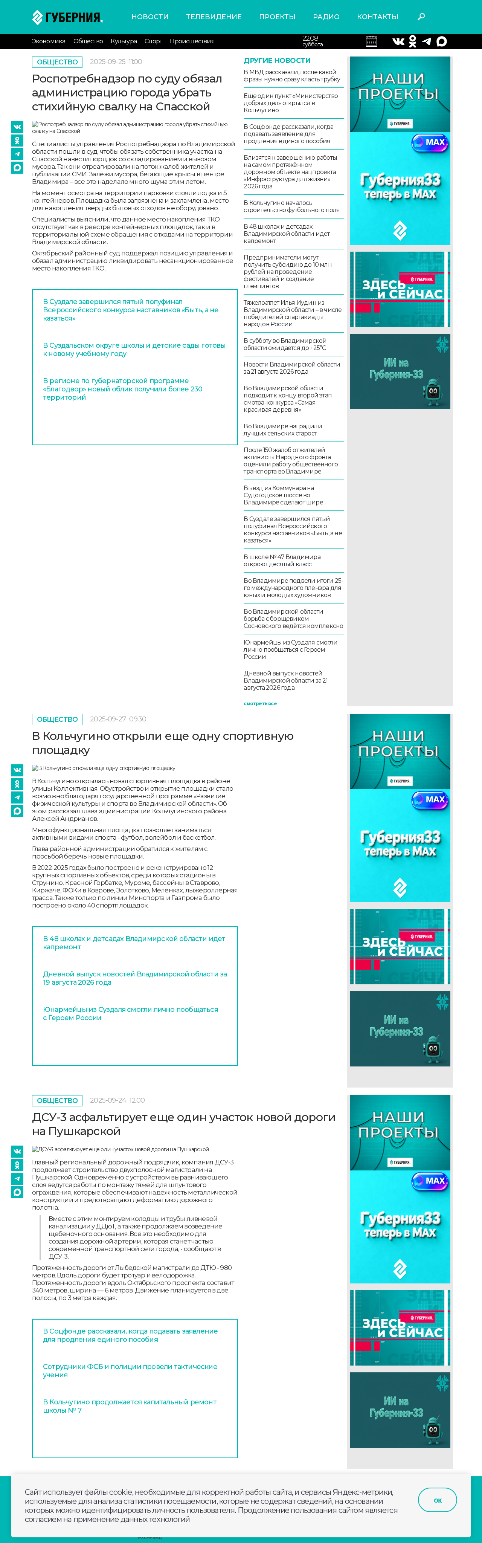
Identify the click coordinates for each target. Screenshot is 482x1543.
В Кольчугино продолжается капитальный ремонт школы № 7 (130, 1406)
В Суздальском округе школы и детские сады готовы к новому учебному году (134, 349)
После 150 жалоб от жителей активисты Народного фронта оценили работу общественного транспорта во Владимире (291, 460)
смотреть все (260, 703)
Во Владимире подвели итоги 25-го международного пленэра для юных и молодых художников (293, 588)
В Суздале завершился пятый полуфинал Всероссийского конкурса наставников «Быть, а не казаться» (130, 310)
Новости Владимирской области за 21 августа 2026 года (292, 368)
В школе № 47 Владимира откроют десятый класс (282, 560)
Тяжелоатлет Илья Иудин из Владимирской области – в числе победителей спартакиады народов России (293, 313)
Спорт (153, 41)
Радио (326, 17)
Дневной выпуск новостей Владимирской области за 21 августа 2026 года (286, 680)
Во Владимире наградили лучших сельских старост (283, 430)
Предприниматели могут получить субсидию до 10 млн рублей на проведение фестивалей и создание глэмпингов (287, 272)
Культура (124, 41)
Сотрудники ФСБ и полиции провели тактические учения (130, 1371)
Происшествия (192, 41)
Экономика (49, 41)
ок (437, 1500)
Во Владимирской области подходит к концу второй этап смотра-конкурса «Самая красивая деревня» (288, 399)
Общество (88, 41)
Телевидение (214, 17)
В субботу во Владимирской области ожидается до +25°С (285, 344)
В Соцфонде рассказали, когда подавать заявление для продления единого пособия (288, 134)
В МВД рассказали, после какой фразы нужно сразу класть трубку (292, 76)
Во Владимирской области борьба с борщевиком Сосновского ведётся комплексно (293, 618)
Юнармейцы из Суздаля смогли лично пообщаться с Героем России (290, 649)
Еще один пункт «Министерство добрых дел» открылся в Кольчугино (291, 103)
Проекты (277, 17)
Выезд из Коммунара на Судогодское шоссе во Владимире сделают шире (283, 495)
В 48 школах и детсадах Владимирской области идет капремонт (286, 233)
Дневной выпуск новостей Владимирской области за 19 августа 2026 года (135, 978)
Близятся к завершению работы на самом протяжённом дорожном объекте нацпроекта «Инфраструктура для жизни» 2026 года (290, 172)
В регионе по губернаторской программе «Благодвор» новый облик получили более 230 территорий (122, 389)
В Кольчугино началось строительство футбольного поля (292, 206)
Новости (150, 17)
